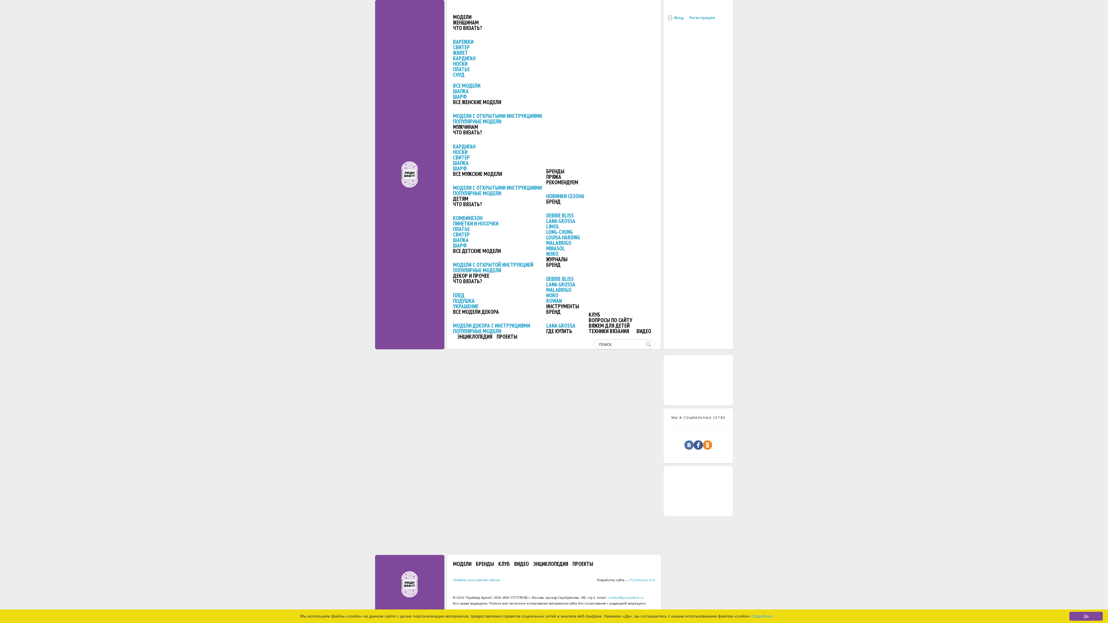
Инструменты (562, 306)
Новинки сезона (565, 196)
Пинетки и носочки (475, 223)
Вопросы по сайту (610, 320)
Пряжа (553, 176)
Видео (644, 331)
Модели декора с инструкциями (491, 325)
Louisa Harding (563, 237)
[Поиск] (650, 344)
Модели (462, 17)
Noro (552, 253)
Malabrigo (558, 242)
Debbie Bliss (560, 215)
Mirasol (555, 248)
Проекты (507, 336)
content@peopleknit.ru (625, 597)
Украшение (465, 306)
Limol (552, 226)
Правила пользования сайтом (476, 580)
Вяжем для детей (609, 325)
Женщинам (466, 22)
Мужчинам (465, 126)
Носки (460, 63)
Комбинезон (467, 218)
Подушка (464, 300)
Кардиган (464, 58)
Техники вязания (609, 331)
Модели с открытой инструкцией (493, 264)
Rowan (554, 300)
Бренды (555, 171)
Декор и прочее (471, 275)
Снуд (459, 74)
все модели (466, 85)
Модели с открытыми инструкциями (497, 115)
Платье (461, 69)
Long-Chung (559, 231)
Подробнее (762, 616)
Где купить (559, 331)
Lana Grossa (560, 220)
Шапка (461, 91)
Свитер (461, 47)
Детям (460, 198)
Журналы (557, 259)
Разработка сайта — (622, 580)
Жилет (460, 52)
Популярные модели (477, 121)
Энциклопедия (474, 336)
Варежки (463, 41)
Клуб (594, 314)
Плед (459, 295)
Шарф (460, 96)
